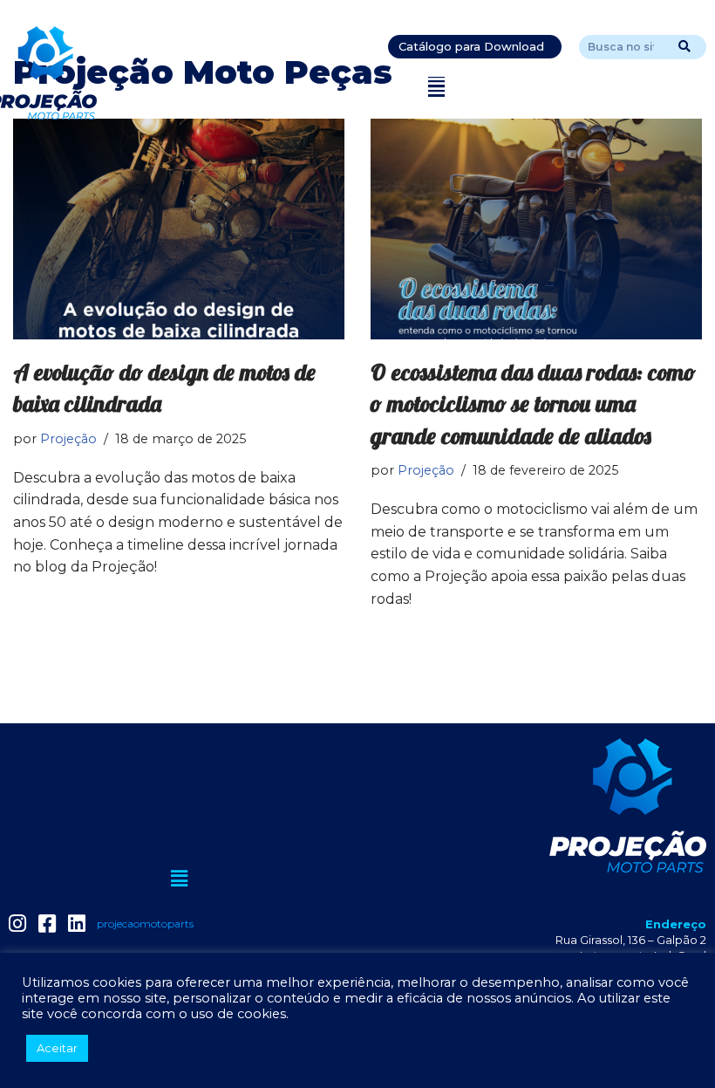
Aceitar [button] (57, 1048)
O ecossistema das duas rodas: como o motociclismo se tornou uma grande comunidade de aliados (533, 404)
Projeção (68, 439)
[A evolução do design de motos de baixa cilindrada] (178, 229)
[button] (436, 87)
